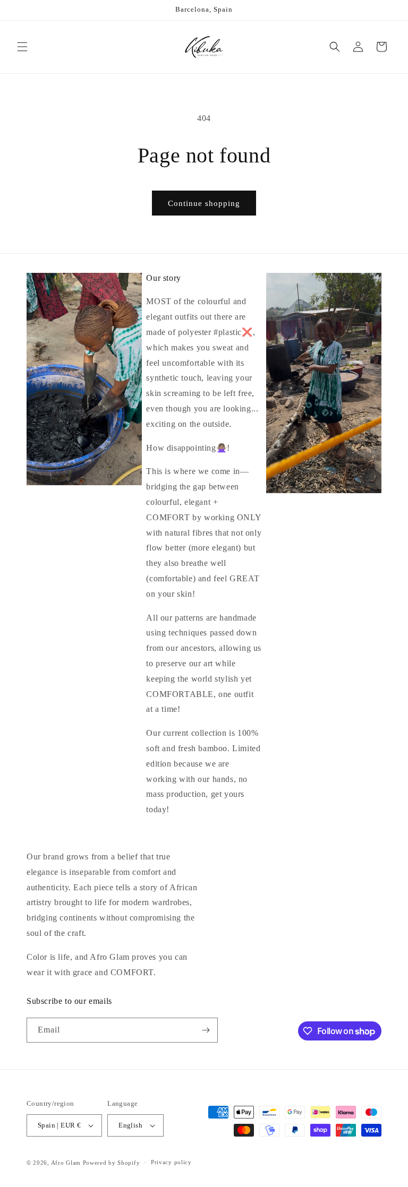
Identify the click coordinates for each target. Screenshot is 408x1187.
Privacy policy (171, 1162)
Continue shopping (204, 203)
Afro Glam (66, 1162)
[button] (22, 46)
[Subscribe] (205, 1030)
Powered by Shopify (111, 1162)
